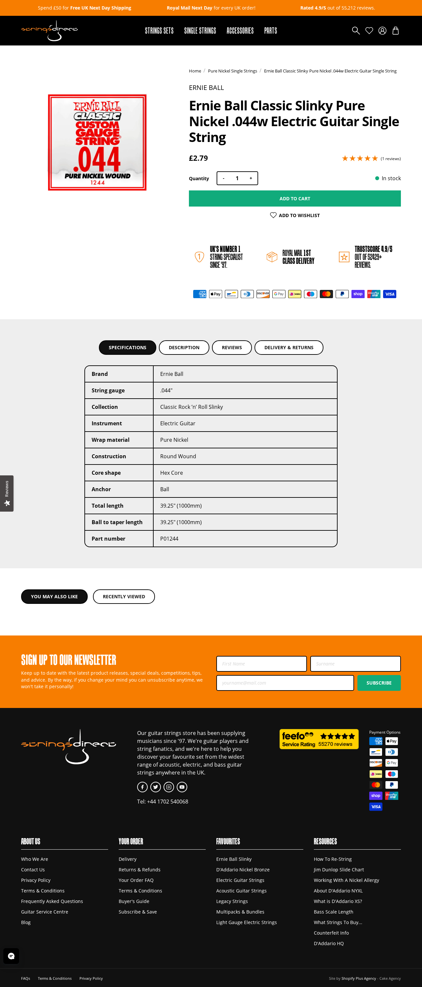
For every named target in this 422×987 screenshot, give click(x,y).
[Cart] (395, 30)
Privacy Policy (35, 880)
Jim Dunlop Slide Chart (339, 870)
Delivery (127, 859)
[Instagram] (169, 787)
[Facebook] (142, 787)
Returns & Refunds (140, 870)
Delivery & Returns (289, 347)
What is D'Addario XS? (338, 901)
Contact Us (33, 870)
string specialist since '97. (226, 256)
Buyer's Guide (134, 901)
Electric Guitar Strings (240, 880)
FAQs (25, 978)
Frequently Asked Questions (52, 901)
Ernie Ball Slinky (234, 859)
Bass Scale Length (333, 912)
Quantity (199, 178)
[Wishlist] (369, 30)
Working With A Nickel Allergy (346, 880)
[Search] (356, 30)
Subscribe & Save (138, 912)
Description (184, 347)
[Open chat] (11, 956)
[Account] (382, 30)
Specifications (127, 347)
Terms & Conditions (43, 891)
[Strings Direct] (49, 30)
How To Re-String (333, 859)
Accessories (240, 30)
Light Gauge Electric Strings (246, 922)
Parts (270, 30)
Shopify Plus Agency (359, 978)
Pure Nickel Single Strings (232, 71)
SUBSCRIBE (379, 683)
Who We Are (34, 859)
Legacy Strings (232, 901)
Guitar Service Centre (44, 912)
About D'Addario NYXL (338, 891)
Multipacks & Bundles (240, 912)
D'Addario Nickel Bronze (243, 870)
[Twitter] (155, 787)
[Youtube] (182, 787)
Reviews (232, 347)
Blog (26, 922)
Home (195, 71)
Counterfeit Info (331, 933)
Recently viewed (124, 596)
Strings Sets (159, 30)
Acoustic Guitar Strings (241, 891)
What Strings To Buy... (338, 922)
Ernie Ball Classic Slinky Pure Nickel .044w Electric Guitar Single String (330, 71)
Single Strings (200, 30)
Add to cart (295, 198)
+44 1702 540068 (167, 801)
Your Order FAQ (136, 880)
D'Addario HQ (329, 943)
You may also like (54, 596)
